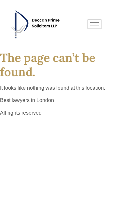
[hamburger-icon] (94, 24)
